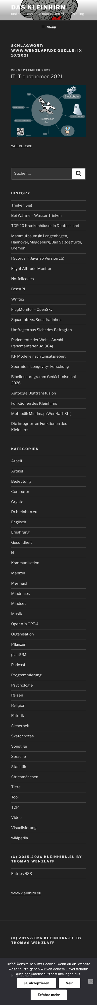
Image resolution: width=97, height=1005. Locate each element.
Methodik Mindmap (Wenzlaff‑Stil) (41, 413)
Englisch (18, 522)
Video (16, 817)
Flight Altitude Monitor (31, 268)
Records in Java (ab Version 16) (37, 258)
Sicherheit (20, 726)
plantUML (20, 654)
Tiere (16, 787)
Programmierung (26, 675)
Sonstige (19, 746)
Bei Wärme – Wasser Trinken (36, 215)
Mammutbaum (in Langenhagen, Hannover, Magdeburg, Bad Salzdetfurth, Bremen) (46, 242)
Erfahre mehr (49, 995)
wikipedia (19, 838)
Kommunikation (25, 563)
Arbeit (16, 461)
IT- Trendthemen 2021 (36, 76)
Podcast (18, 665)
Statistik (18, 767)
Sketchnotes (22, 736)
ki (12, 552)
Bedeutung (21, 481)
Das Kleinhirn (38, 7)
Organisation (22, 634)
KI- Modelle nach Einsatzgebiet (38, 356)
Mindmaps (20, 593)
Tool (15, 797)
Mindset (18, 603)
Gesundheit (21, 542)
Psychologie (22, 685)
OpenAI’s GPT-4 (25, 624)
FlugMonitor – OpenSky (31, 309)
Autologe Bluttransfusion (33, 393)
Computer (20, 491)
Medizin (18, 573)
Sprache (18, 756)
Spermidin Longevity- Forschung (40, 366)
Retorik (17, 715)
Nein (69, 983)
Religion (18, 705)
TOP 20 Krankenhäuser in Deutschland (45, 226)
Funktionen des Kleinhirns (34, 403)
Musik (16, 614)
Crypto (17, 502)
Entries (21, 873)
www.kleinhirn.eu (26, 893)
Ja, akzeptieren (36, 983)
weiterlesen (21, 146)
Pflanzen (18, 644)
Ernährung (20, 532)
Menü (51, 27)
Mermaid (19, 583)
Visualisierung (24, 828)
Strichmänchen (24, 777)
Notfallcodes (22, 279)
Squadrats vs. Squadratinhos (36, 319)
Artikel (17, 471)
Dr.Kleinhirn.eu (24, 512)
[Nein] (90, 981)
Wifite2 (17, 299)
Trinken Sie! (21, 205)
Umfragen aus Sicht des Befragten (41, 330)
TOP (15, 807)
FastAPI (18, 289)
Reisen (17, 695)
